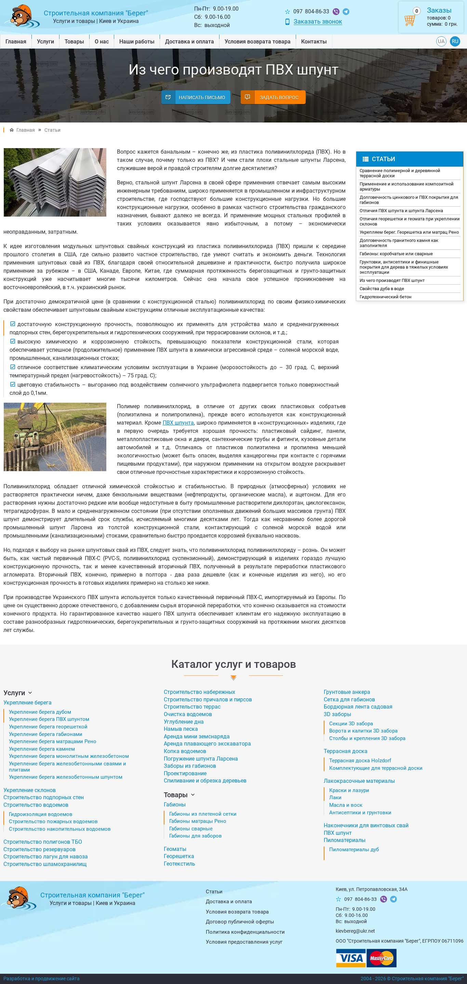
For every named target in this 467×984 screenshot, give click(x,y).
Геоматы (175, 849)
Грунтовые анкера (347, 692)
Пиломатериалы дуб (354, 849)
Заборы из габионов (190, 766)
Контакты (314, 41)
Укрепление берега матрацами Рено (52, 741)
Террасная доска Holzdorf (360, 761)
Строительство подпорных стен (43, 797)
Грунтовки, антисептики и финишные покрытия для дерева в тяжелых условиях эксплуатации (404, 267)
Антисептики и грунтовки (360, 813)
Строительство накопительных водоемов (60, 829)
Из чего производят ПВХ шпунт (392, 280)
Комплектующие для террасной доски (376, 768)
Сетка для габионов (349, 699)
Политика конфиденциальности (245, 932)
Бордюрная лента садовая (358, 706)
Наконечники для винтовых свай (366, 825)
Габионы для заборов (195, 836)
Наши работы (137, 41)
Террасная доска (346, 751)
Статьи (52, 130)
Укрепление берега (27, 702)
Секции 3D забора (351, 724)
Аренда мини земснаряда (197, 736)
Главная (15, 41)
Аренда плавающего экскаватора (207, 743)
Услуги (45, 41)
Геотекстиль (179, 863)
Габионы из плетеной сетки (203, 814)
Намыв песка (181, 729)
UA (441, 41)
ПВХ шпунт (338, 833)
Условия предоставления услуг (244, 942)
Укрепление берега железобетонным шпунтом (65, 777)
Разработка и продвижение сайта (41, 978)
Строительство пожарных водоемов (53, 821)
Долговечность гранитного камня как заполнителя (399, 243)
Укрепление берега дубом (40, 712)
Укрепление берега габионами (45, 734)
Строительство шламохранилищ (44, 864)
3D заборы (337, 714)
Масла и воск (345, 805)
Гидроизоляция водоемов (40, 814)
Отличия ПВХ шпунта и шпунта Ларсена (401, 210)
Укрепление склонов (29, 790)
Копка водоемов (185, 751)
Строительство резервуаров (39, 849)
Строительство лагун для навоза (45, 856)
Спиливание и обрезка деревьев (205, 780)
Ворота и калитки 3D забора (363, 731)
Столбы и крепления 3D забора (367, 738)
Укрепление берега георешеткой (48, 727)
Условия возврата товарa (258, 41)
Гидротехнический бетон (386, 296)
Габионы (175, 804)
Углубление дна (184, 721)
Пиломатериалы (344, 840)
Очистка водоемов (188, 714)
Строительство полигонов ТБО (42, 842)
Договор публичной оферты (240, 922)
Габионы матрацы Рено (197, 821)
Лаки (335, 797)
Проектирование (185, 773)
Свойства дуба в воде (382, 288)
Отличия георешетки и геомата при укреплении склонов (410, 221)
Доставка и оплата (189, 41)
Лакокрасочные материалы (359, 781)
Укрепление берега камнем (42, 749)
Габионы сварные (191, 829)
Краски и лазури (349, 790)
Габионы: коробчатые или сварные (396, 253)
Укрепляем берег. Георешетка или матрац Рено (409, 232)
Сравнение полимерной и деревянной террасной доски (400, 173)
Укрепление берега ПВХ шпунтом (49, 719)
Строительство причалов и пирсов (208, 699)
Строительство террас (192, 706)
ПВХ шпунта (178, 422)
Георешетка (179, 856)
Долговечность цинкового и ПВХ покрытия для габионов (409, 200)
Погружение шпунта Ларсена (201, 758)
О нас (102, 41)
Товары (74, 41)
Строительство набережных (199, 692)
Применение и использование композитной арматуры (407, 186)
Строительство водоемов (35, 805)
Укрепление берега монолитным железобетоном (69, 756)
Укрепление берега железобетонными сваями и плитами (67, 767)
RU (455, 41)
